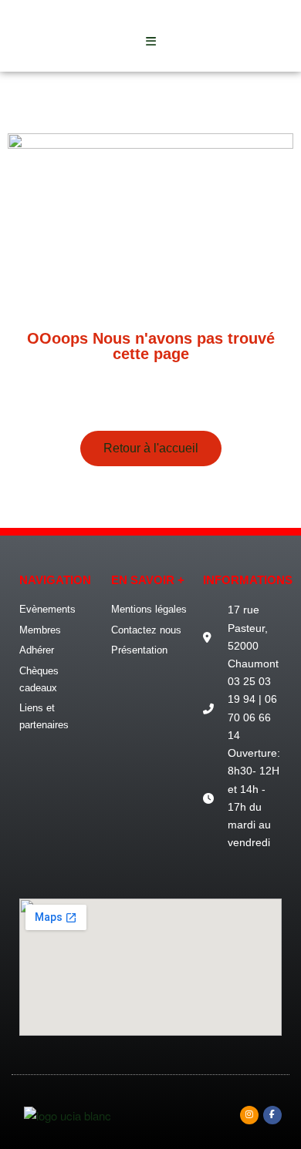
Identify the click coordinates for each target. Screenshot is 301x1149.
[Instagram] (249, 1115)
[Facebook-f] (272, 1115)
